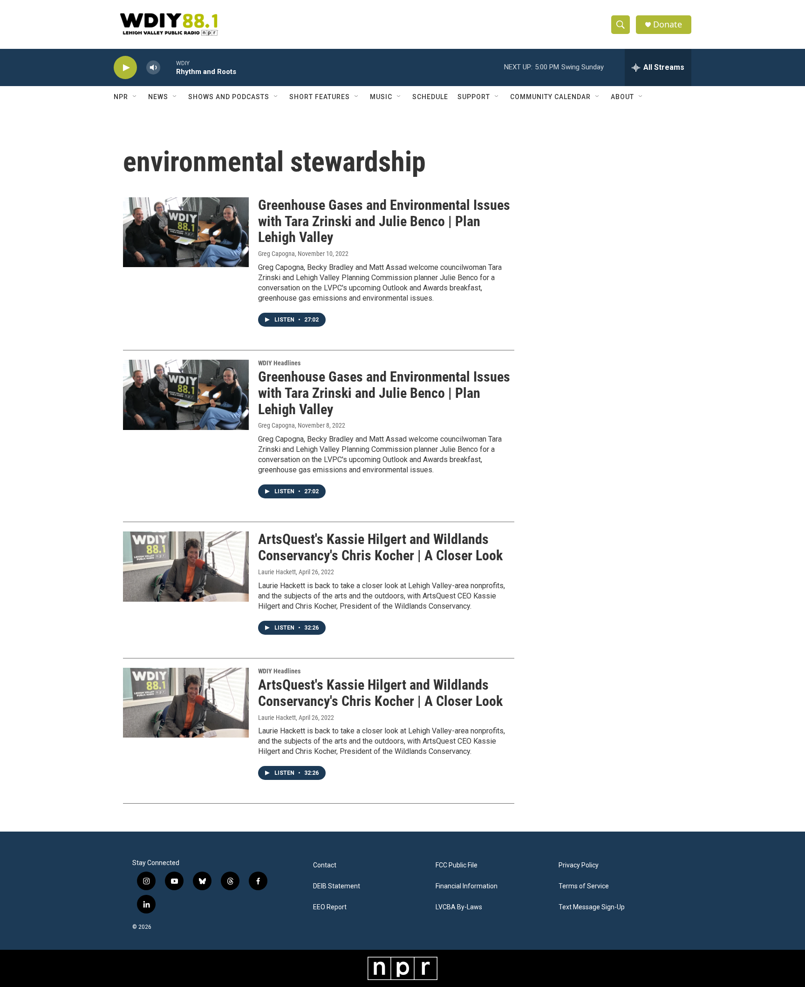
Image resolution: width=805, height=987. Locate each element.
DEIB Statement (336, 886)
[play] (125, 67)
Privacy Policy (579, 865)
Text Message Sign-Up (592, 907)
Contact (324, 865)
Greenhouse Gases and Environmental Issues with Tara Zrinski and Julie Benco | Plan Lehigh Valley (384, 221)
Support (473, 97)
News (158, 97)
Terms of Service (584, 886)
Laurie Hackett (277, 572)
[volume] (153, 67)
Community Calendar (550, 97)
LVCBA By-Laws (459, 907)
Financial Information (467, 886)
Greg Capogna (276, 253)
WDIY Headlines (279, 363)
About (622, 97)
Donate (667, 24)
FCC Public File (457, 865)
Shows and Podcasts (228, 97)
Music (381, 97)
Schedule (430, 97)
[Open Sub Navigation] (135, 97)
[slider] (168, 67)
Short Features (319, 97)
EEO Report (330, 907)
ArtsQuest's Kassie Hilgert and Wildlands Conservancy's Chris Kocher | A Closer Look (380, 547)
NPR (121, 97)
